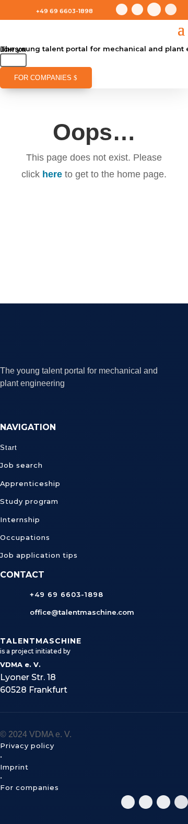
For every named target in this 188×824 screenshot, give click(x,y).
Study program (29, 501)
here (52, 174)
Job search (21, 465)
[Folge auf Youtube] (137, 9)
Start (8, 447)
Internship (20, 519)
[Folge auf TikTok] (154, 9)
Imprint (14, 767)
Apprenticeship (30, 483)
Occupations (25, 537)
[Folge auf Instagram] (121, 9)
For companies (43, 78)
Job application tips (39, 555)
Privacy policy (27, 745)
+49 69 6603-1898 (64, 11)
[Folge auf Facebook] (171, 9)
